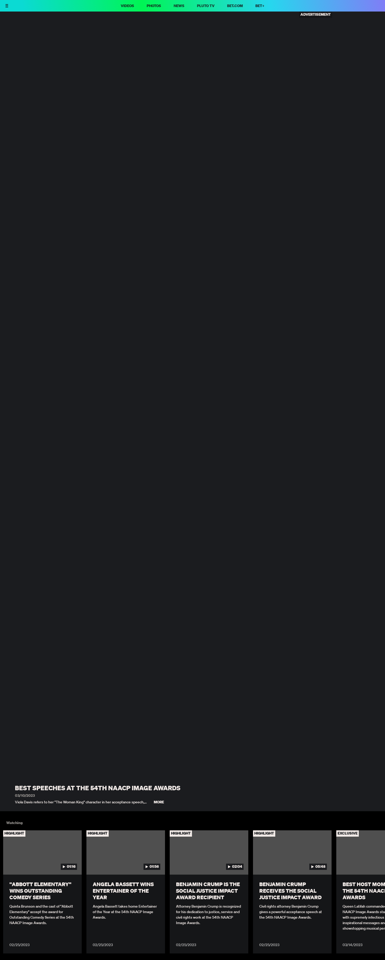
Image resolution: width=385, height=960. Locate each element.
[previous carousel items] (9, 863)
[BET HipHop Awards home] (25, 8)
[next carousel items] (375, 863)
